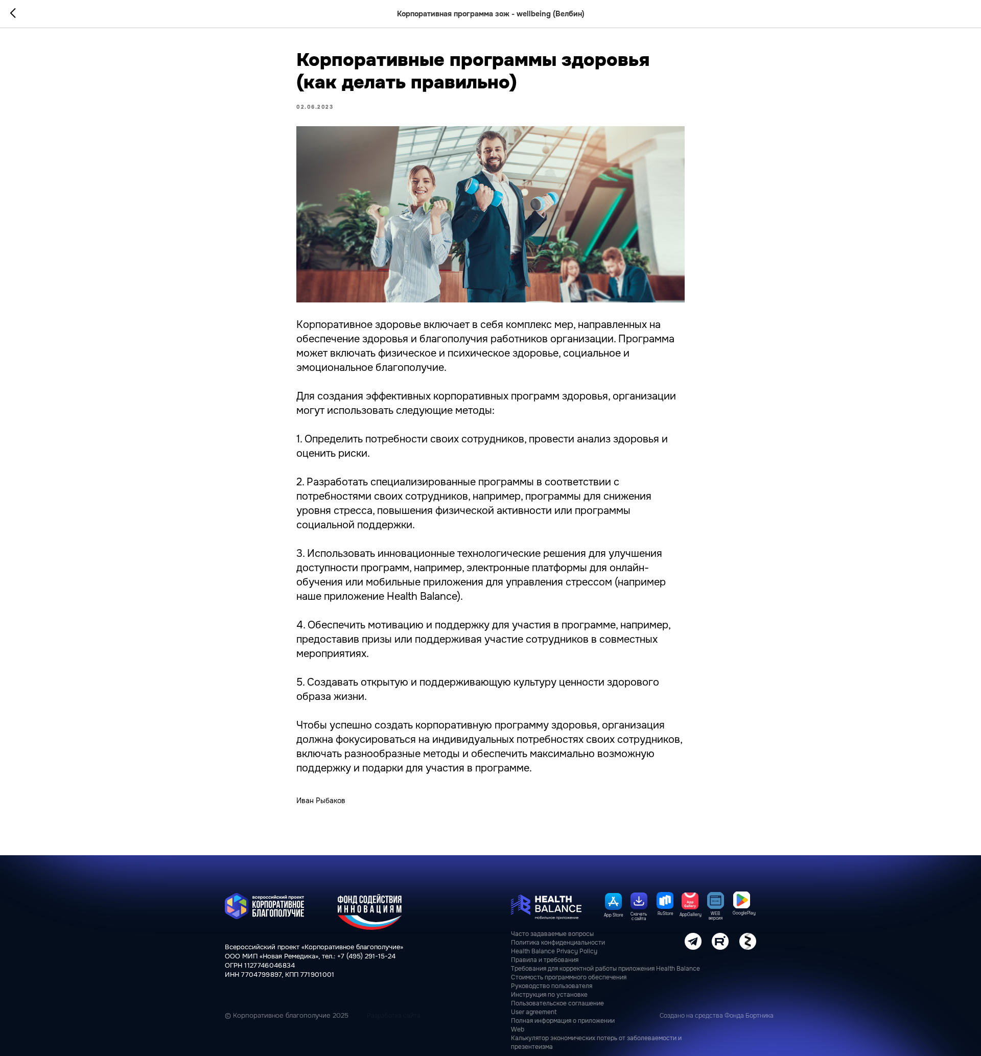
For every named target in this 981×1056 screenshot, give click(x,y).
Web (517, 1029)
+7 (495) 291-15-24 (366, 956)
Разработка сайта (394, 1016)
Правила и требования (544, 960)
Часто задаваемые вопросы (552, 934)
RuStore (665, 913)
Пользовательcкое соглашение (557, 1003)
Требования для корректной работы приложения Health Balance (605, 969)
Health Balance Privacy (544, 951)
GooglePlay (744, 913)
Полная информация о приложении (563, 1021)
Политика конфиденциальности (558, 942)
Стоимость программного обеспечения (568, 977)
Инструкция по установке (549, 995)
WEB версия (715, 916)
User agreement (533, 1012)
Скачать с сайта (638, 916)
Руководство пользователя (551, 986)
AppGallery (691, 914)
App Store (613, 915)
